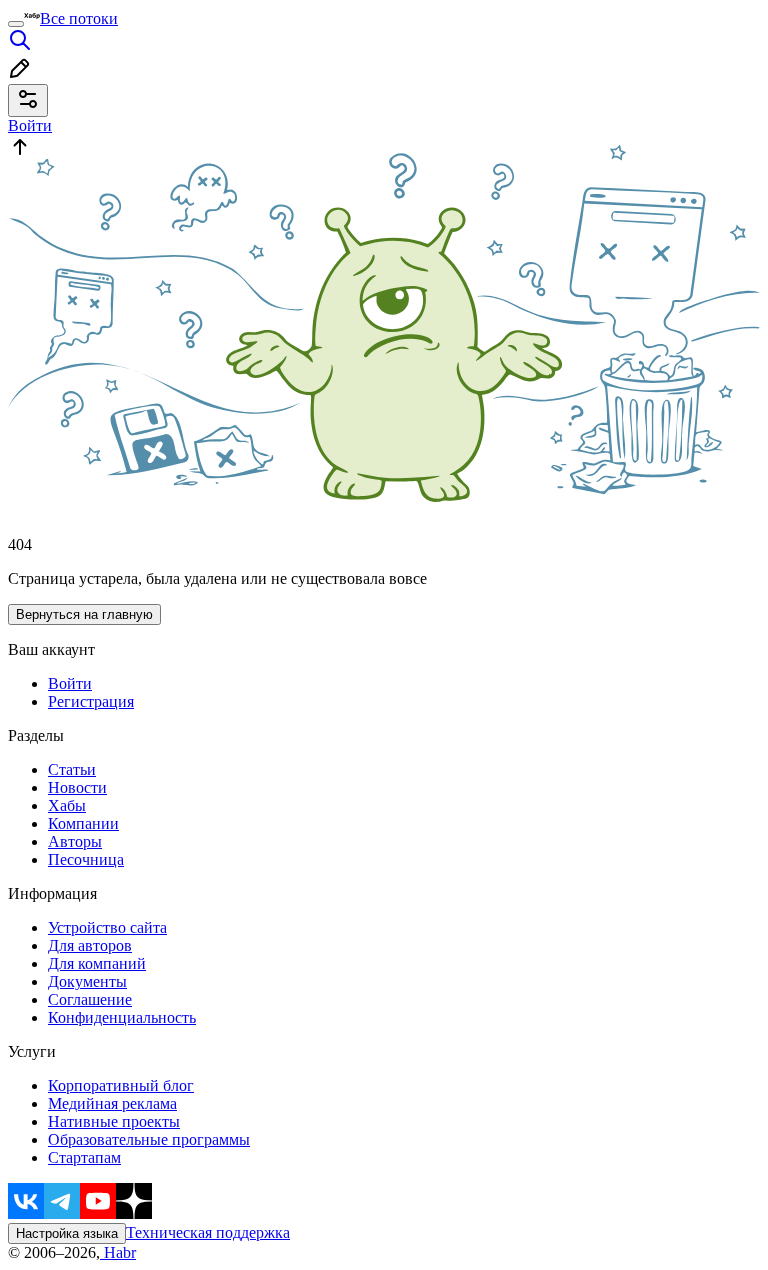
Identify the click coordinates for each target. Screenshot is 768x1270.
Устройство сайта (107, 927)
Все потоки (79, 18)
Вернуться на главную (84, 614)
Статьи (72, 769)
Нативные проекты (114, 1121)
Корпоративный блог (121, 1085)
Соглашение (90, 999)
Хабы (67, 805)
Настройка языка (67, 1233)
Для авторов (90, 945)
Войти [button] (30, 125)
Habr (118, 1252)
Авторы (75, 841)
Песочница (86, 859)
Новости (77, 787)
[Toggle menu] (16, 24)
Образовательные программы (149, 1139)
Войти (70, 683)
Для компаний (97, 963)
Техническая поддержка (208, 1232)
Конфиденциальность (122, 1017)
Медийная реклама (112, 1103)
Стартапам (84, 1157)
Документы (87, 981)
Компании (83, 823)
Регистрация (91, 701)
